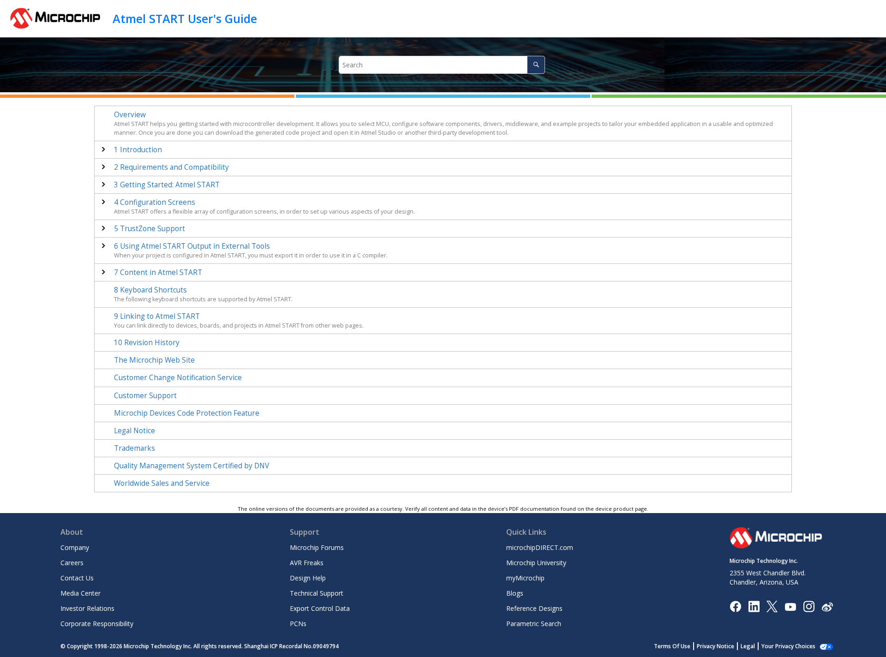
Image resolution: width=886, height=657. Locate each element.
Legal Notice (134, 431)
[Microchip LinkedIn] (754, 606)
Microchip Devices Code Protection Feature (186, 413)
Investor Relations (87, 608)
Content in (158, 272)
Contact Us (77, 577)
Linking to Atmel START (157, 316)
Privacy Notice (715, 646)
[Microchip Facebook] (735, 606)
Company (74, 547)
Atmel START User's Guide (185, 18)
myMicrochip (525, 577)
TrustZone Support (149, 228)
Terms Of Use (672, 646)
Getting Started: (167, 185)
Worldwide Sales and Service (162, 483)
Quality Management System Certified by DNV (191, 466)
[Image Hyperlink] (790, 606)
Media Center (80, 593)
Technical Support (316, 593)
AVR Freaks (306, 562)
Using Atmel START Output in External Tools (192, 246)
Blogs (514, 593)
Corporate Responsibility (96, 623)
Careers (72, 562)
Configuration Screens (154, 202)
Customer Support (145, 395)
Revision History (147, 342)
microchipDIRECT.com (539, 547)
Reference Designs (534, 608)
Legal (748, 646)
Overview (130, 114)
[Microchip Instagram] (808, 606)
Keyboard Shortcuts (150, 290)
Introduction (138, 150)
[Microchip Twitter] (772, 606)
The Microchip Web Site (154, 360)
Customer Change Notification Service (178, 377)
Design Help (308, 577)
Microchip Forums (317, 547)
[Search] (536, 65)
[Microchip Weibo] (827, 606)
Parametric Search (533, 623)
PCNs (298, 623)
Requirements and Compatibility (171, 167)
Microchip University (536, 562)
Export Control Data (320, 608)
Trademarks (134, 448)
